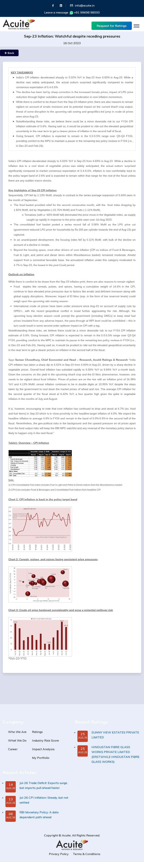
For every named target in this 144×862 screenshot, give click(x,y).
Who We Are (17, 732)
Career (12, 749)
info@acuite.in (84, 5)
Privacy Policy (59, 854)
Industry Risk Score (45, 740)
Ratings (37, 732)
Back (10, 53)
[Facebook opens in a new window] (53, 5)
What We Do (17, 740)
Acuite (66, 835)
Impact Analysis (43, 749)
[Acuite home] (72, 844)
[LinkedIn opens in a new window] (61, 5)
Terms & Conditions (86, 854)
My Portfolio (40, 758)
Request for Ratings (112, 26)
